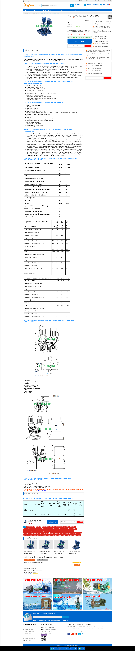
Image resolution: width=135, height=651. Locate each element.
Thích (29, 573)
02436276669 (52, 629)
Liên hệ (109, 0)
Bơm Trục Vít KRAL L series (29, 533)
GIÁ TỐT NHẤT (42, 491)
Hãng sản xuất (48, 10)
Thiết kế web (68, 645)
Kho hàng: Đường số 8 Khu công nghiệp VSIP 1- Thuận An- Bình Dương (102, 31)
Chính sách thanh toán (28, 629)
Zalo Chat (74, 648)
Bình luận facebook (42, 559)
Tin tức (64, 10)
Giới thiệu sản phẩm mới (74, 10)
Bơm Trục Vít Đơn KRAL (70, 526)
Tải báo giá (89, 20)
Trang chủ (26, 13)
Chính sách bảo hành (28, 635)
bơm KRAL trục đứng (39, 531)
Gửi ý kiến (76, 564)
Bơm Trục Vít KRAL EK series (75, 533)
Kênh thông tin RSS (27, 640)
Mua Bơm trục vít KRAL (58, 526)
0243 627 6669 (105, 43)
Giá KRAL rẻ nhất (56, 531)
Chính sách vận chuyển (28, 631)
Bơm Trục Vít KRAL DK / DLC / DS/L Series (50, 13)
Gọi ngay (55, 648)
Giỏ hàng (106, 4)
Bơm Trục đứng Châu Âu (71, 528)
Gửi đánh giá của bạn (29, 559)
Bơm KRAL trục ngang (28, 531)
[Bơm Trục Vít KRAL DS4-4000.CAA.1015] (76, 549)
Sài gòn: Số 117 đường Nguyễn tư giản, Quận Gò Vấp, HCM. (101, 27)
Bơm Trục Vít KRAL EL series (29, 535)
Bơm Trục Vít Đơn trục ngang (29, 528)
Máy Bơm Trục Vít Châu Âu (34, 13)
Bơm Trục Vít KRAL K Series (67, 531)
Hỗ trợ (105, 0)
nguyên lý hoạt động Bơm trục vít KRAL (59, 533)
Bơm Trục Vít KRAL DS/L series (58, 535)
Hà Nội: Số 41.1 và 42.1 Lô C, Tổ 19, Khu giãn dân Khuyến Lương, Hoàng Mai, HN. (102, 23)
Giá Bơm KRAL (48, 531)
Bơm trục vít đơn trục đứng (43, 528)
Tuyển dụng (100, 0)
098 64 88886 (103, 36)
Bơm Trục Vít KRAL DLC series (73, 535)
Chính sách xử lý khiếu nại (29, 638)
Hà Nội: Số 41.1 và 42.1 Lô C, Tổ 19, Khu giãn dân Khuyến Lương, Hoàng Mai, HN (98, 51)
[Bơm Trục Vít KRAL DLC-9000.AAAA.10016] (61, 549)
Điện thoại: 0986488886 (29, 1)
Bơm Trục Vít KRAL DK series (43, 535)
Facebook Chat (64, 648)
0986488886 (51, 627)
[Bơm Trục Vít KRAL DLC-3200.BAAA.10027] (30, 549)
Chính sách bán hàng (85, 0)
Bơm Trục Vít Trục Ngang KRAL (58, 528)
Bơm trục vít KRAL (31, 526)
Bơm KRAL (38, 526)
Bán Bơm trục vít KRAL (47, 526)
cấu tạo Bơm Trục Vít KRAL (43, 533)
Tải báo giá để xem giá (76, 34)
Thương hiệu (57, 10)
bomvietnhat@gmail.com (103, 46)
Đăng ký (65, 617)
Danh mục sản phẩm (32, 10)
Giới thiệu (95, 0)
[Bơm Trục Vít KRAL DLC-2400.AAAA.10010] (46, 549)
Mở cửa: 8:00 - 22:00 (93, 5)
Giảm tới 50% (78, 5)
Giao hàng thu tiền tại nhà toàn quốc (80, 37)
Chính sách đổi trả (27, 633)
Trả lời (25, 573)
